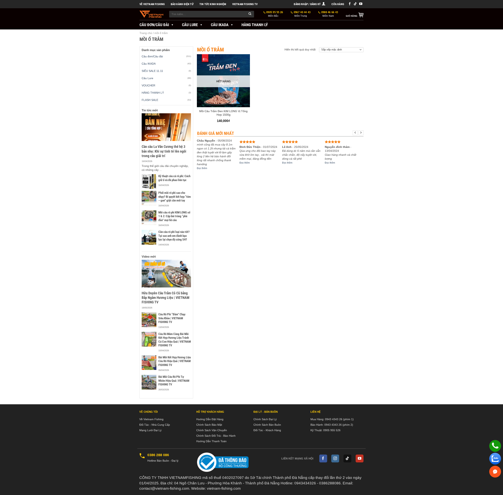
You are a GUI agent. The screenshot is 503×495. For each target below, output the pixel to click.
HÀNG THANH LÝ (153, 92)
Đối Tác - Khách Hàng (267, 430)
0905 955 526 (332, 430)
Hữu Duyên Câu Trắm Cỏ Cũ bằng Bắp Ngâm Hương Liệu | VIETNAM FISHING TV (165, 297)
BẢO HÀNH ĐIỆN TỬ (182, 4)
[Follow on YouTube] (360, 4)
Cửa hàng (337, 4)
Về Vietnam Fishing (152, 4)
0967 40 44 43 (301, 14)
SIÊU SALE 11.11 (152, 70)
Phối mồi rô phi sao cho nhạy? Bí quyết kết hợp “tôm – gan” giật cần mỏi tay (174, 196)
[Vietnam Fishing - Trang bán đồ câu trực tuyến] (151, 14)
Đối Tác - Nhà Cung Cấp (154, 424)
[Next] (361, 132)
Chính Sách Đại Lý (265, 419)
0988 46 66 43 (329, 14)
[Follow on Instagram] (335, 458)
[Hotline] (495, 446)
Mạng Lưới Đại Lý (150, 430)
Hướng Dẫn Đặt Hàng (209, 419)
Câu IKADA (220, 24)
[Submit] (250, 14)
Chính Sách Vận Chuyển (211, 430)
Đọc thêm (202, 168)
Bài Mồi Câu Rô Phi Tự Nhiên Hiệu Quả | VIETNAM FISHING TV (173, 380)
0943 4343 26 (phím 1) (339, 419)
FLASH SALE (150, 100)
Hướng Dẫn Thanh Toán (211, 441)
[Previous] (355, 132)
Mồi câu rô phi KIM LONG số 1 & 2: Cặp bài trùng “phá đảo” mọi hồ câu (174, 216)
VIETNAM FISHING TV (245, 4)
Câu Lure (190, 24)
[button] (310, 4)
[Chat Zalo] (495, 459)
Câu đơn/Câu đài (154, 24)
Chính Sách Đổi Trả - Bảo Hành (216, 435)
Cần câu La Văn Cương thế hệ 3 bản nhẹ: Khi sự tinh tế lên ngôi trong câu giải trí (164, 151)
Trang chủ (146, 33)
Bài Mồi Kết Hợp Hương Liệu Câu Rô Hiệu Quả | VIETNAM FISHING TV (174, 361)
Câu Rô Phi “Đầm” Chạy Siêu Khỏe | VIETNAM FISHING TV (171, 318)
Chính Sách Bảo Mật (209, 424)
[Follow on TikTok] (355, 4)
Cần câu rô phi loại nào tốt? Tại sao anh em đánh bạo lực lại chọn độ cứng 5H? (174, 235)
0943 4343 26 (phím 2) (338, 424)
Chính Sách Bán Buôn (267, 424)
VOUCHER (148, 85)
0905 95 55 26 (274, 14)
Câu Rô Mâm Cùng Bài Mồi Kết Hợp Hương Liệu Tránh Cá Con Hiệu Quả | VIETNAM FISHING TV (174, 339)
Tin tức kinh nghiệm (212, 4)
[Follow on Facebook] (349, 4)
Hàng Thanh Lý (254, 24)
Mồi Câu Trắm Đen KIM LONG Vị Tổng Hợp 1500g (223, 113)
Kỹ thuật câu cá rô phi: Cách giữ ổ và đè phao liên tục (174, 178)
